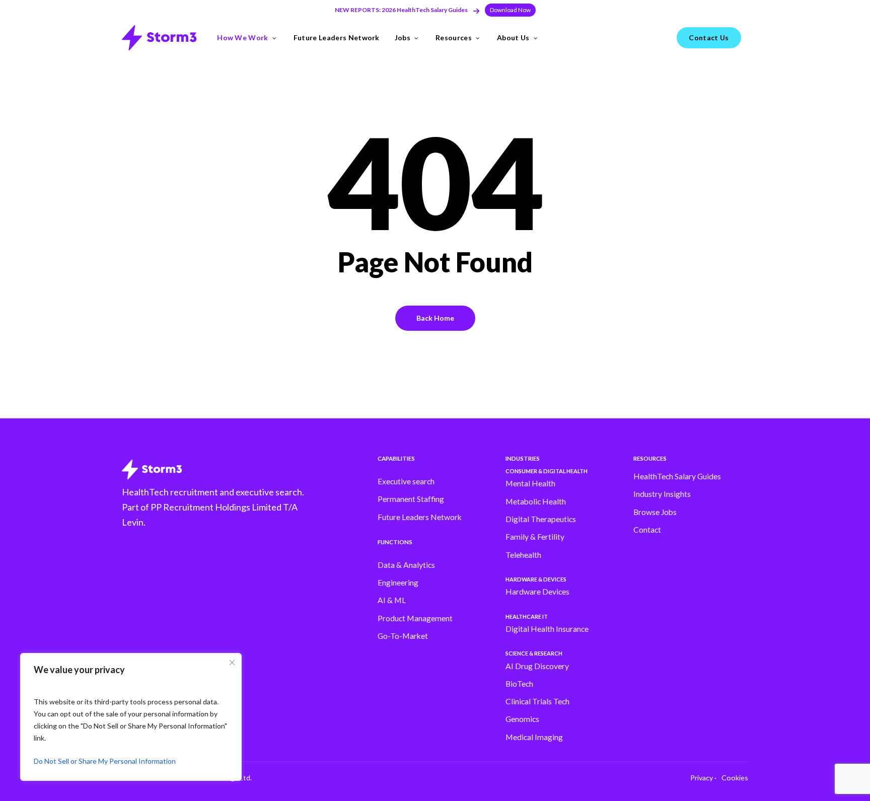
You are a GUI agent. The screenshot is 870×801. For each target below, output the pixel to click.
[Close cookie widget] (232, 662)
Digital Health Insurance (547, 628)
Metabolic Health (535, 501)
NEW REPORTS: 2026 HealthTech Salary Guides (401, 10)
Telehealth (523, 554)
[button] (510, 10)
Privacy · (703, 777)
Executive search (406, 481)
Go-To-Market (403, 635)
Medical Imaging (534, 737)
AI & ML (392, 600)
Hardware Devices (537, 591)
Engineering (398, 582)
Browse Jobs (655, 512)
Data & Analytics (406, 564)
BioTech (519, 683)
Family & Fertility (534, 536)
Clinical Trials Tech (537, 701)
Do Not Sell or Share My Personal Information (105, 761)
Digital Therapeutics (540, 519)
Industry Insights (662, 493)
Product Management (415, 618)
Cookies (734, 777)
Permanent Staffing (411, 498)
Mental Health (530, 483)
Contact (647, 529)
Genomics (522, 718)
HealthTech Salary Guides (677, 476)
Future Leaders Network (420, 517)
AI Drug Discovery (537, 666)
